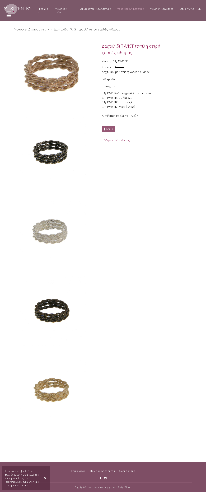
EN (199, 8)
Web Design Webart (122, 487)
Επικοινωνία (187, 8)
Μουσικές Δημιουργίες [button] (130, 8)
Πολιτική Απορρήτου (102, 471)
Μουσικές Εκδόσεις (61, 10)
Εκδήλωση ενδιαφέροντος (117, 140)
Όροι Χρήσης (127, 471)
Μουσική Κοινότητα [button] (161, 8)
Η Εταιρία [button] (42, 8)
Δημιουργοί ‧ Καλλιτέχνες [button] (95, 8)
